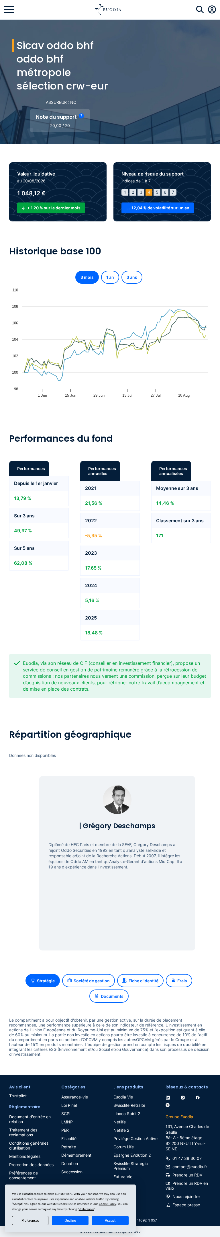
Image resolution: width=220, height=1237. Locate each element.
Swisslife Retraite (129, 1105)
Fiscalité (68, 1138)
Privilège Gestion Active (135, 1138)
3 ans (132, 277)
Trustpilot (18, 1095)
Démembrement (76, 1155)
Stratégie (46, 980)
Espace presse (186, 1204)
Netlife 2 (121, 1130)
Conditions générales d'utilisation (28, 1145)
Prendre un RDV (187, 1174)
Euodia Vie (123, 1096)
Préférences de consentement (23, 1175)
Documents (112, 996)
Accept (110, 1220)
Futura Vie (122, 1176)
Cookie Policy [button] (107, 1204)
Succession (71, 1171)
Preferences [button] (86, 1209)
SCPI (65, 1113)
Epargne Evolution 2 (132, 1155)
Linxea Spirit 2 (126, 1113)
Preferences (30, 1220)
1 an (110, 277)
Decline (70, 1220)
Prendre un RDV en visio (187, 1186)
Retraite (68, 1146)
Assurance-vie (74, 1096)
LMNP (67, 1121)
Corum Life (123, 1146)
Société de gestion (92, 980)
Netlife (119, 1121)
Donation (69, 1163)
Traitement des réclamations (23, 1132)
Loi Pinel (69, 1105)
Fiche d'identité (143, 980)
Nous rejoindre (186, 1196)
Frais (182, 980)
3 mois (87, 277)
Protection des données (31, 1164)
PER (65, 1130)
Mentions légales (24, 1156)
